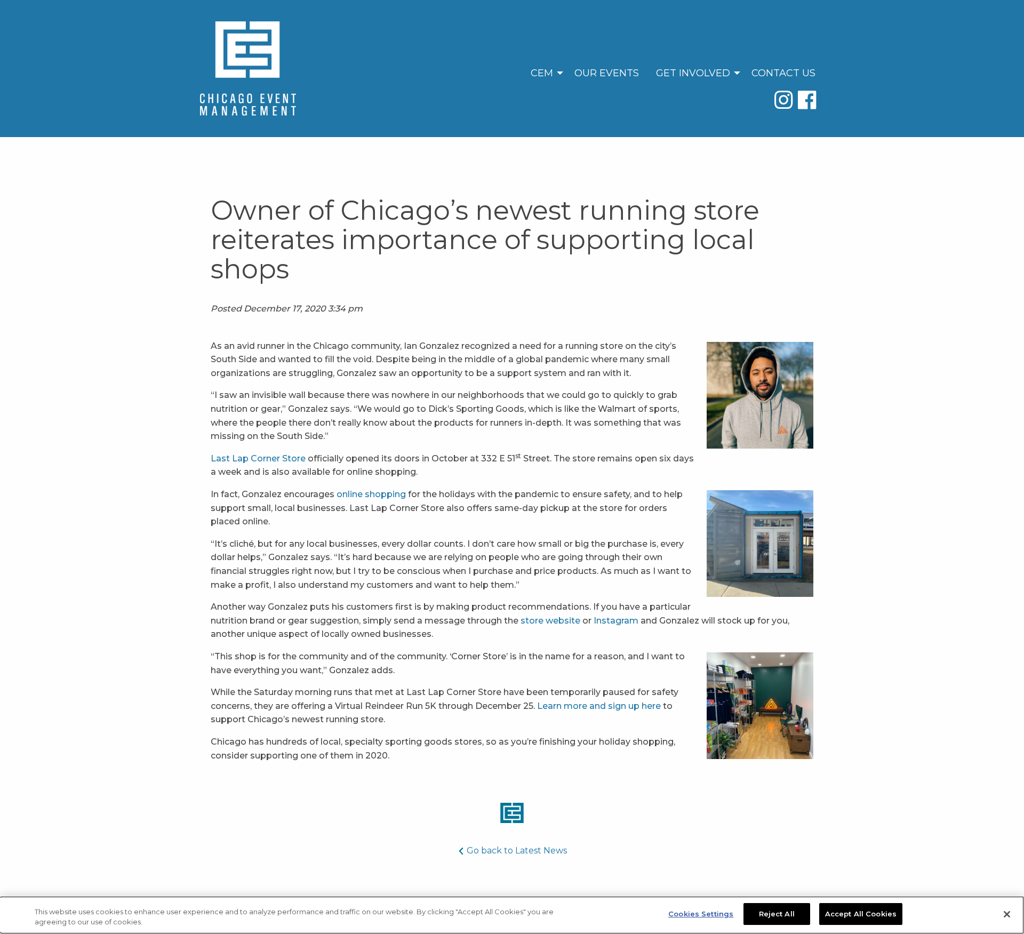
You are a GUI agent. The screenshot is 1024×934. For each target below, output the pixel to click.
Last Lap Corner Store (258, 458)
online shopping (371, 494)
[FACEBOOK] (807, 99)
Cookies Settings (700, 913)
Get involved (693, 73)
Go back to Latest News (516, 850)
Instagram (616, 621)
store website (550, 621)
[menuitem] (544, 72)
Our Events (606, 73)
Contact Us (783, 73)
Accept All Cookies (861, 913)
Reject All (777, 913)
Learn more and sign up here (599, 706)
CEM (542, 73)
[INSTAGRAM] (786, 99)
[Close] (1007, 914)
